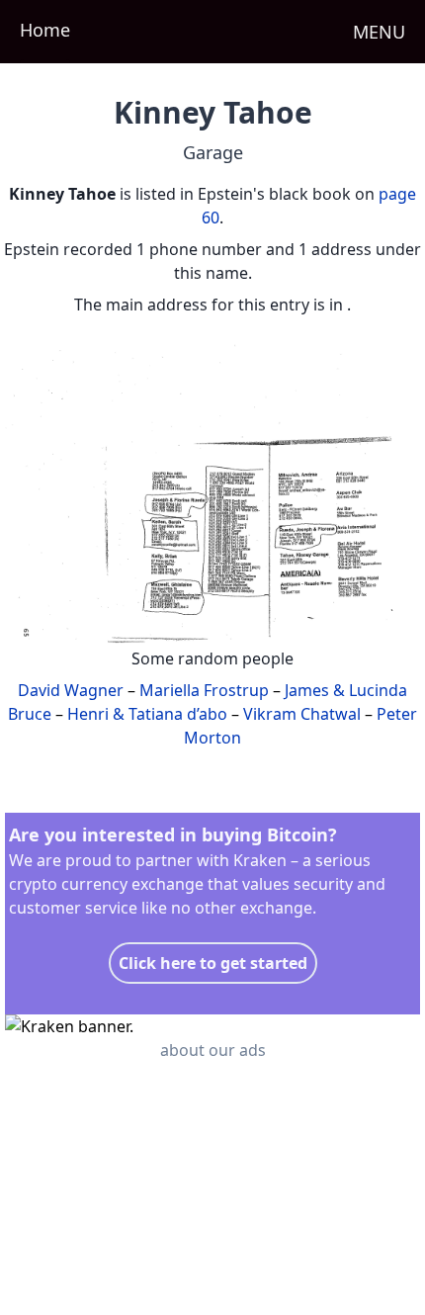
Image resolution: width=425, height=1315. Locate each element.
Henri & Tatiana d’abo (147, 714)
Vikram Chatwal (302, 714)
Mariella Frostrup (204, 690)
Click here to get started (213, 963)
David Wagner (71, 690)
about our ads (213, 1050)
